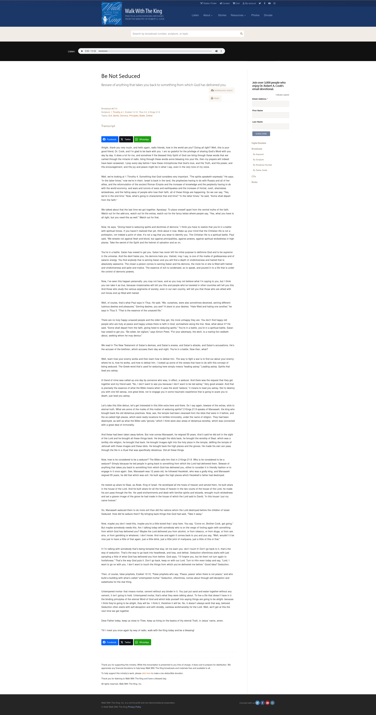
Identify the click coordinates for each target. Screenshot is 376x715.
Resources (237, 15)
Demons (124, 115)
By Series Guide (260, 170)
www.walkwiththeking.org (263, 706)
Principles (133, 115)
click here (146, 673)
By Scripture (258, 159)
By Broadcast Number (262, 164)
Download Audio (223, 90)
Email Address (260, 99)
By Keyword (258, 154)
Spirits (116, 115)
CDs (254, 176)
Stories (222, 15)
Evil (110, 115)
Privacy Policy (134, 706)
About (207, 15)
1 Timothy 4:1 (117, 111)
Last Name (257, 121)
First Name (257, 110)
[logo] (114, 13)
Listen (195, 15)
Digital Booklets (259, 142)
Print (216, 98)
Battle (142, 115)
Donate (268, 15)
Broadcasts (257, 148)
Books (254, 181)
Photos (255, 15)
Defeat (149, 115)
